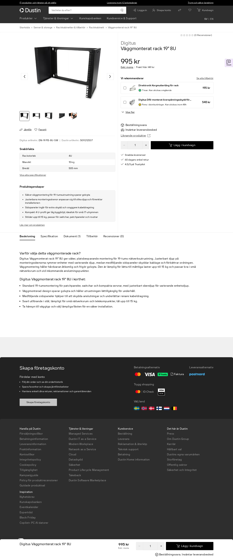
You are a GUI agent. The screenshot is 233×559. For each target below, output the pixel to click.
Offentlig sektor (177, 464)
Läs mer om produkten (32, 225)
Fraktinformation (30, 449)
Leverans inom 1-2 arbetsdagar (122, 3)
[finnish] (159, 409)
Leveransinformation (33, 444)
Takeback (75, 475)
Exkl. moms (127, 67)
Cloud (72, 454)
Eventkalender (29, 507)
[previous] (24, 76)
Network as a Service (82, 449)
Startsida (25, 27)
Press (170, 433)
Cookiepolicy (28, 464)
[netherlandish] (166, 409)
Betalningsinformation (34, 439)
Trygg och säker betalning (200, 3)
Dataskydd (76, 459)
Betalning (124, 454)
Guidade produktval (32, 485)
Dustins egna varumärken (183, 454)
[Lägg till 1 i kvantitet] (146, 145)
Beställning (125, 433)
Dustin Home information (134, 459)
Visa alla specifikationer (33, 175)
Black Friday (27, 517)
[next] (110, 76)
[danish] (151, 409)
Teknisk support (128, 449)
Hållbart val (174, 449)
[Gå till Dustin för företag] (31, 10)
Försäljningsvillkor (31, 433)
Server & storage (43, 27)
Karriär (171, 444)
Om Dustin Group (178, 439)
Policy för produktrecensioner (39, 480)
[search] (122, 10)
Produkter (26, 18)
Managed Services (81, 433)
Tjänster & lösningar (56, 18)
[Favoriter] (190, 10)
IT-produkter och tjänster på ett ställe (38, 3)
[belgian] (174, 409)
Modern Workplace (81, 444)
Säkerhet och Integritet (182, 470)
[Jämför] (180, 10)
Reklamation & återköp (132, 444)
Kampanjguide (29, 475)
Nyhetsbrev (27, 496)
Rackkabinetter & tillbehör (70, 27)
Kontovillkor (27, 454)
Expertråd (26, 512)
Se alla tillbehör (204, 78)
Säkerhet (74, 464)
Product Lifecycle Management (89, 470)
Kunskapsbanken (90, 18)
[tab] (29, 236)
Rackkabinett (96, 27)
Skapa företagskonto (38, 402)
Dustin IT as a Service (82, 439)
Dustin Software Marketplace (87, 480)
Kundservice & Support (121, 18)
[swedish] (136, 409)
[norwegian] (144, 409)
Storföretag (174, 459)
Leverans (124, 439)
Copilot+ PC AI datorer (34, 522)
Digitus (128, 43)
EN (211, 19)
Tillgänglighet (29, 470)
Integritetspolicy (30, 459)
